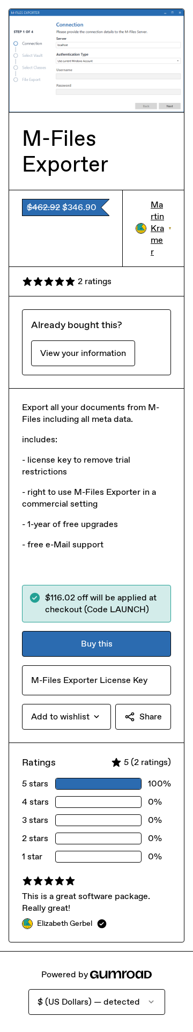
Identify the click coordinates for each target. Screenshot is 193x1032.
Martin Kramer (161, 228)
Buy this (97, 643)
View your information (83, 353)
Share (150, 716)
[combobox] (66, 717)
